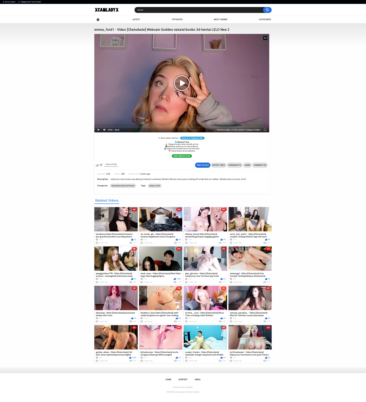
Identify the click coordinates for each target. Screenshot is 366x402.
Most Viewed (220, 19)
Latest (136, 19)
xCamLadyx (180, 392)
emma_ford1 (154, 186)
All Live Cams (10, 2)
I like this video (97, 165)
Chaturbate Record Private (123, 186)
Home (98, 19)
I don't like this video (101, 165)
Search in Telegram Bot (192, 138)
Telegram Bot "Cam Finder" (30, 2)
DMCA (197, 379)
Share (247, 165)
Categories (265, 19)
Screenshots (234, 165)
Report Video (218, 165)
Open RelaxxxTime (182, 156)
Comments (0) (260, 165)
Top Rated (177, 19)
